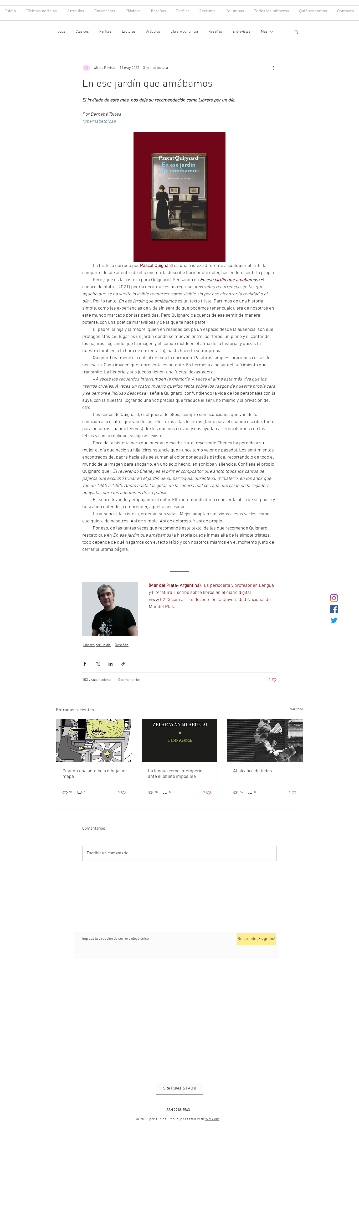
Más (264, 31)
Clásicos (82, 31)
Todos (60, 31)
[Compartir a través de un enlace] (123, 663)
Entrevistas (241, 31)
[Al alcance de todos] (265, 740)
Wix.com (212, 1119)
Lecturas (129, 31)
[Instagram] (334, 598)
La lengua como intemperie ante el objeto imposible (175, 773)
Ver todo (296, 709)
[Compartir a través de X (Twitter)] (97, 663)
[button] (296, 32)
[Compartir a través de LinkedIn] (110, 663)
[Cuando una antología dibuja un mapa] (94, 740)
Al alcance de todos (252, 771)
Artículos (153, 31)
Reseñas (215, 31)
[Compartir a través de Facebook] (84, 663)
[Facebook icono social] (334, 609)
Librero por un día (184, 31)
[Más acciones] (273, 68)
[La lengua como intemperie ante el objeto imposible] (180, 740)
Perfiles (105, 31)
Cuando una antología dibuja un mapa (94, 773)
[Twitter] (334, 620)
